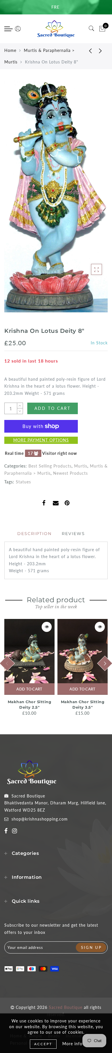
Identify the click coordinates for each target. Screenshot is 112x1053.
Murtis (80, 465)
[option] (29, 668)
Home (10, 50)
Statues (23, 481)
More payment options (41, 440)
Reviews (73, 533)
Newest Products (70, 473)
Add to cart (29, 689)
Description (34, 533)
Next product (100, 50)
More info (72, 1043)
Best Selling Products (50, 465)
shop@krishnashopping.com (39, 819)
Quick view (47, 627)
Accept (43, 1044)
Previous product (86, 50)
